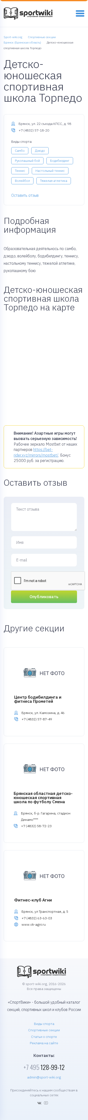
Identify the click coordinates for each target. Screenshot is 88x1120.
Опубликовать (44, 596)
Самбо (20, 151)
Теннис (20, 171)
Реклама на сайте (44, 1043)
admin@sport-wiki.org (44, 1077)
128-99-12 (44, 1067)
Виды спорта (44, 1023)
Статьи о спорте (44, 1036)
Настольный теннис (50, 171)
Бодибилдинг (59, 161)
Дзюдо (40, 151)
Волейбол (22, 181)
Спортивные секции (44, 1030)
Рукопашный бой (27, 161)
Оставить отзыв (25, 195)
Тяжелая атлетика (53, 181)
